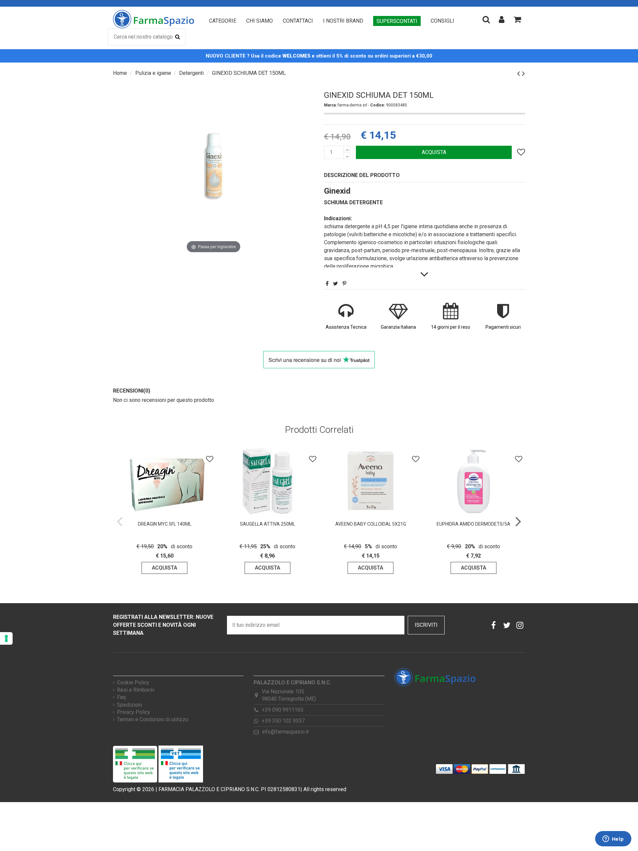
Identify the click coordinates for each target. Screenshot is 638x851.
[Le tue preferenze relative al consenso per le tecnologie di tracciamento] (6, 638)
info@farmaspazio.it (285, 732)
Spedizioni (129, 705)
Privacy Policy (133, 712)
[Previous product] (519, 73)
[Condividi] (327, 283)
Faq (121, 697)
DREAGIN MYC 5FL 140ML (164, 524)
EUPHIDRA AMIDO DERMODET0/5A (473, 524)
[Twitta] (335, 283)
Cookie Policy (133, 682)
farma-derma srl (353, 105)
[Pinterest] (344, 283)
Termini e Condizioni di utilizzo (152, 719)
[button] (222, 21)
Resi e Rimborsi (135, 690)
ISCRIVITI (426, 625)
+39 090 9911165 (282, 710)
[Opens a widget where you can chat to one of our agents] (613, 839)
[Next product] (523, 73)
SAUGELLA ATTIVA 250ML (267, 524)
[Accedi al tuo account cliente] (501, 19)
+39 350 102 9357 (283, 721)
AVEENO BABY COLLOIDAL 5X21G (370, 524)
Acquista (434, 152)
